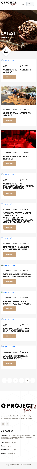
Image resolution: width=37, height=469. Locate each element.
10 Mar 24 (25, 209)
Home (5, 37)
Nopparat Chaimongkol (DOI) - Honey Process (16, 248)
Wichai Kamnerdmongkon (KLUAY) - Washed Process (17, 275)
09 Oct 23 (25, 109)
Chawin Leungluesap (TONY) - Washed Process (17, 302)
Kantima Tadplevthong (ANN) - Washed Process (16, 330)
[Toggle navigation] (23, 4)
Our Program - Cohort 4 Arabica (17, 71)
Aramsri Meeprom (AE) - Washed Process (16, 357)
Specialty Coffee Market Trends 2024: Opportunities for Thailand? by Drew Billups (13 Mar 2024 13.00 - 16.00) (18, 217)
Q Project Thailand (11, 66)
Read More (9, 77)
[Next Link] (32, 380)
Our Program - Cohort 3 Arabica (17, 114)
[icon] (3, 424)
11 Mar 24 (25, 180)
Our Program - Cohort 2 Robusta (17, 157)
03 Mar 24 (25, 243)
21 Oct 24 (25, 66)
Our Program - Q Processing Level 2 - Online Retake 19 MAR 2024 (18, 186)
